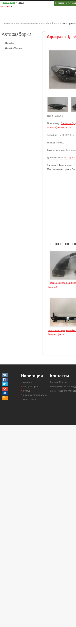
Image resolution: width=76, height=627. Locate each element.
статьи (26, 390)
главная (27, 382)
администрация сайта (35, 394)
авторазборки (30, 386)
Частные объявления (26, 23)
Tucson (55, 23)
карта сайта (29, 399)
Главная (8, 23)
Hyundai (45, 23)
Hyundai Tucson (13, 48)
